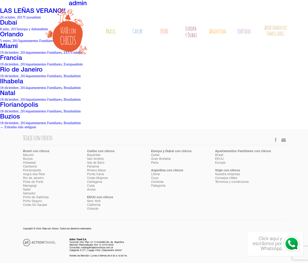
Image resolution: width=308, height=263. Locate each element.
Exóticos (244, 31)
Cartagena (94, 182)
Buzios (10, 117)
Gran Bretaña (161, 159)
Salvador (29, 193)
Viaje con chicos (227, 170)
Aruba (91, 189)
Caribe (138, 31)
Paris (154, 163)
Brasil (111, 31)
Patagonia (158, 186)
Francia (11, 58)
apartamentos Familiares (37, 41)
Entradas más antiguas (18, 127)
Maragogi (30, 186)
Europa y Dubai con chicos (171, 151)
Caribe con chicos (101, 151)
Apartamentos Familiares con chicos (243, 151)
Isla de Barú (95, 163)
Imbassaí (29, 163)
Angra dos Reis (34, 174)
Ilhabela (11, 82)
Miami (9, 47)
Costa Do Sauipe (35, 205)
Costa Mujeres (97, 178)
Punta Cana (95, 174)
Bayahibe (94, 155)
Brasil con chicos (36, 151)
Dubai (8, 23)
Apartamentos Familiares (275, 31)
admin (78, 4)
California (94, 205)
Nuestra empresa (227, 174)
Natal (7, 94)
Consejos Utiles (226, 178)
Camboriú (30, 166)
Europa (69, 64)
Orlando (11, 35)
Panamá (93, 166)
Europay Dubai (191, 32)
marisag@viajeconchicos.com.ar (97, 248)
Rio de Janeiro (21, 70)
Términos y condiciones (232, 182)
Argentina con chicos (167, 170)
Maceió (28, 155)
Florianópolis (19, 105)
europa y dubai (28, 29)
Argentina (217, 31)
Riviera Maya (96, 170)
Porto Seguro (32, 201)
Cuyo (28, 17)
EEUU (164, 31)
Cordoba (157, 182)
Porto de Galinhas (36, 197)
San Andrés (95, 159)
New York (94, 201)
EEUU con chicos (100, 197)
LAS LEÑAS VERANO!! (33, 11)
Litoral (155, 174)
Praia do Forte (33, 182)
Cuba (91, 186)
